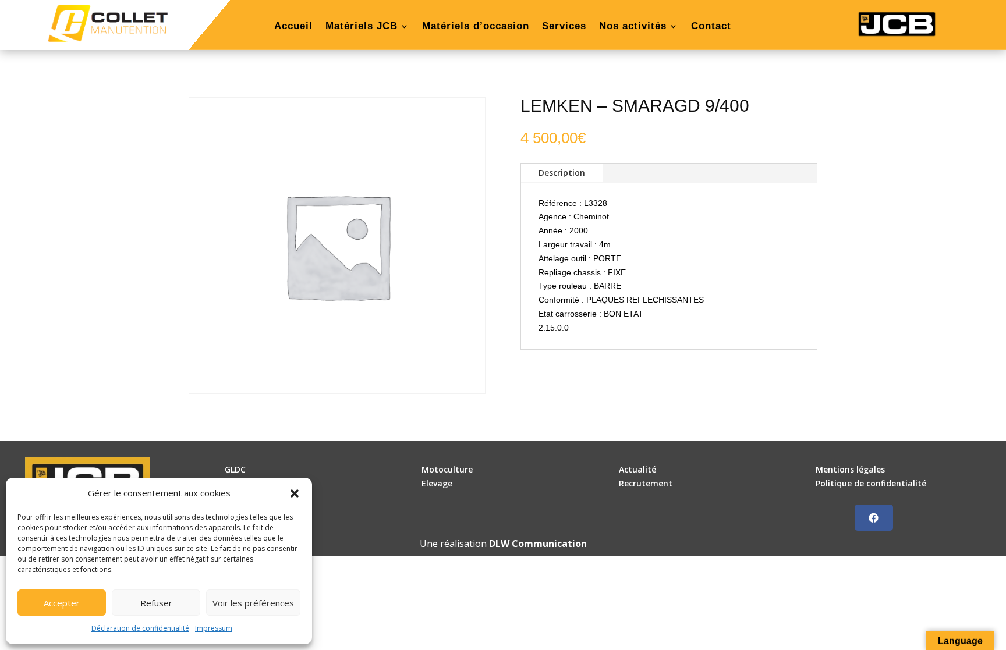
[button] (294, 493)
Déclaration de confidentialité (140, 628)
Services (564, 26)
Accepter (62, 603)
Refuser (156, 603)
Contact (711, 26)
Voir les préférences (253, 603)
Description (562, 172)
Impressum (213, 628)
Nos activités (633, 26)
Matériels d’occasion (475, 26)
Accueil (293, 26)
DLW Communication (538, 543)
